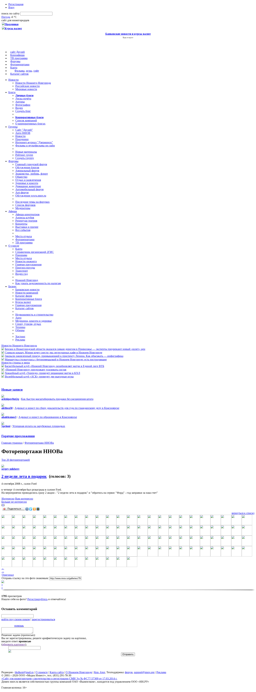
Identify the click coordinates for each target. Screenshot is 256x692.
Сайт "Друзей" (24, 129)
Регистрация (15, 4)
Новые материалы (26, 151)
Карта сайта (57, 672)
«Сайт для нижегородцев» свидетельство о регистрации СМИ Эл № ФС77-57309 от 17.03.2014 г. (59, 678)
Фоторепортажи (19, 64)
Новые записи (12, 389)
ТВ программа (19, 58)
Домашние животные (28, 186)
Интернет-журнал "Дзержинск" (34, 142)
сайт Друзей (17, 51)
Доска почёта (23, 98)
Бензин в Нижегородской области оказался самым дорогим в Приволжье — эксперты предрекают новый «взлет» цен (75, 349)
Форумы (15, 61)
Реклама (20, 339)
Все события (22, 230)
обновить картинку (13, 644)
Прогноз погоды (25, 267)
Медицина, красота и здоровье (33, 320)
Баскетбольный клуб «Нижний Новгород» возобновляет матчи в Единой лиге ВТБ (54, 366)
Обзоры (20, 330)
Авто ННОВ (22, 133)
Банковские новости (27, 289)
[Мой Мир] (38, 509)
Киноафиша (17, 55)
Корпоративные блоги (28, 298)
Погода (5, 16)
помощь (19, 625)
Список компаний (26, 120)
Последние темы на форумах (32, 201)
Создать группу (24, 158)
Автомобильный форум (29, 189)
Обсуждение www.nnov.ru (30, 195)
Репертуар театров (26, 220)
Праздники (22, 139)
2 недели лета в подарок (24, 476)
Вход (11, 7)
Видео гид (21, 273)
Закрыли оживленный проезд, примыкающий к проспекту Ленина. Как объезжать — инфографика (64, 356)
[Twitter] (31, 509)
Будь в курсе (128, 37)
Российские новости (27, 86)
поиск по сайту (10, 13)
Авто (18, 317)
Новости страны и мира (15, 362)
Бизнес (12, 286)
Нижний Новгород (26, 280)
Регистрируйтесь (37, 599)
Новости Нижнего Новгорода (33, 82)
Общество (21, 176)
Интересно (8, 498)
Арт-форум (22, 192)
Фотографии (22, 104)
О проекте (42, 672)
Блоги (11, 92)
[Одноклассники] (34, 509)
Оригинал (8, 574)
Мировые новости (26, 89)
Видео (19, 107)
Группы (13, 126)
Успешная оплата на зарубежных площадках (38, 426)
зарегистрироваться (43, 619)
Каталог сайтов (19, 73)
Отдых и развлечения (28, 179)
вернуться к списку (243, 513)
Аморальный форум (27, 170)
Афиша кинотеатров (27, 214)
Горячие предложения (28, 264)
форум (129, 672)
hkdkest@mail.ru (24, 672)
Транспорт (21, 270)
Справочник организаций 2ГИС (34, 251)
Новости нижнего (26, 261)
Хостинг (20, 336)
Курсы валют (23, 302)
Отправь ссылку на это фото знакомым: (25, 578)
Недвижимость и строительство (34, 314)
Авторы (20, 101)
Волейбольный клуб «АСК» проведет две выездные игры (39, 376)
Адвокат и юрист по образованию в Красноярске (47, 417)
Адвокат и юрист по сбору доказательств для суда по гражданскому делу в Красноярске (67, 408)
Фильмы (19, 70)
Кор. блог (99, 672)
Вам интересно (24, 498)
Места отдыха (23, 236)
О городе (13, 245)
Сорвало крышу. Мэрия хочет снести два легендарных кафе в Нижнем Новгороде (53, 352)
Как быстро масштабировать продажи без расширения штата (57, 398)
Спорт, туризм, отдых (28, 324)
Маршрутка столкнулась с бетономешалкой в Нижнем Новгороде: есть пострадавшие (56, 359)
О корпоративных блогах (30, 123)
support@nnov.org (144, 672)
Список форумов (25, 205)
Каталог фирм (23, 295)
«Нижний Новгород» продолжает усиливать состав (35, 369)
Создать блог (23, 111)
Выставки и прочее (26, 226)
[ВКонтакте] (27, 509)
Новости (13, 79)
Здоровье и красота (26, 183)
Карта (13, 67)
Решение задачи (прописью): (18, 635)
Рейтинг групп (24, 154)
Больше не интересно (14, 501)
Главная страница (11, 442)
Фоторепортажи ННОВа (39, 442)
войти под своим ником (15, 619)
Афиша (12, 211)
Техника (20, 327)
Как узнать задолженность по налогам (38, 283)
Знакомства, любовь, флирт (31, 173)
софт (36, 70)
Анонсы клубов (24, 217)
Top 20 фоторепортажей (15, 459)
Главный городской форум (31, 164)
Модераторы (22, 208)
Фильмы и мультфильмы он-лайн (35, 145)
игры (29, 70)
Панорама (21, 255)
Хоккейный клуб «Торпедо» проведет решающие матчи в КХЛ (42, 373)
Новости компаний (26, 292)
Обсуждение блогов (27, 167)
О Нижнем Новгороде (79, 672)
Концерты (21, 223)
